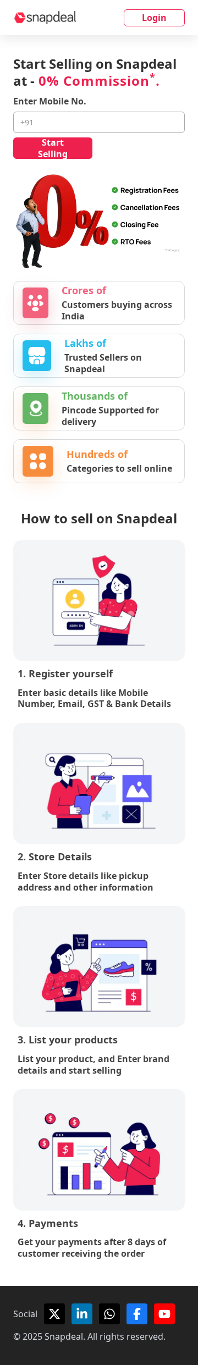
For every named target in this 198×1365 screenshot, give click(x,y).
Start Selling (53, 148)
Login (154, 18)
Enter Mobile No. (49, 101)
